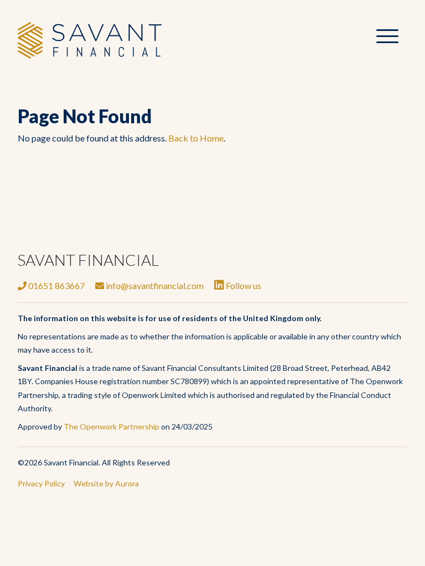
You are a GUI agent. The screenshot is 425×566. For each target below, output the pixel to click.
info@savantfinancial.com (154, 285)
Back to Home (196, 138)
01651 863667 (56, 285)
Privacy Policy (41, 483)
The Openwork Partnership (111, 426)
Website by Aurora (106, 483)
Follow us (242, 285)
